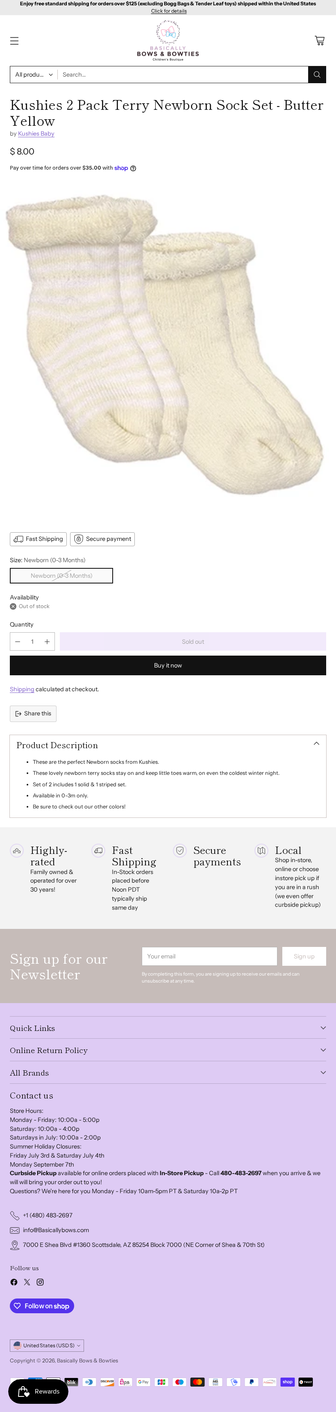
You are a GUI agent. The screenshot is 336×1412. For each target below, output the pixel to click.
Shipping (22, 689)
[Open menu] (14, 40)
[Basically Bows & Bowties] (168, 41)
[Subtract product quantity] (17, 641)
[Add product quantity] (47, 641)
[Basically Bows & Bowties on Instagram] (40, 1283)
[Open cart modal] (319, 40)
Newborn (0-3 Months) (62, 575)
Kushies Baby (36, 133)
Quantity (22, 624)
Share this (37, 713)
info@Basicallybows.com (56, 1230)
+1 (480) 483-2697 (48, 1215)
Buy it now (168, 665)
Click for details (169, 11)
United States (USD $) (49, 1345)
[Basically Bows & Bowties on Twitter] (27, 1283)
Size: (48, 560)
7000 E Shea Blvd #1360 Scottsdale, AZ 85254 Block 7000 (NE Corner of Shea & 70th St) (144, 1245)
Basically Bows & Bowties (87, 1360)
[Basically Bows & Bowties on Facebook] (14, 1283)
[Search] (317, 74)
